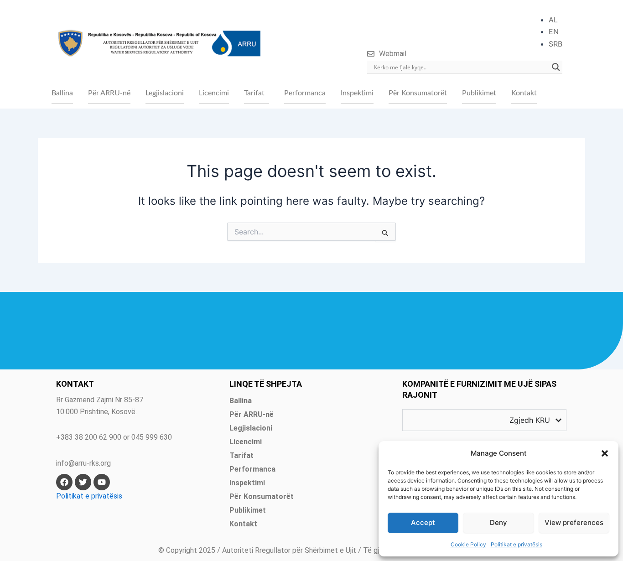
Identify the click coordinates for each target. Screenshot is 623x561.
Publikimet (479, 93)
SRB (555, 43)
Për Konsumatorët (418, 93)
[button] (604, 453)
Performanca (305, 93)
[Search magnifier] (556, 67)
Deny (498, 522)
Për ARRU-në (109, 93)
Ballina (62, 93)
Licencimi (214, 93)
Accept (423, 522)
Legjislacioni (164, 93)
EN (554, 31)
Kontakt (524, 93)
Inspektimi (357, 93)
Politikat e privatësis (516, 544)
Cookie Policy (468, 544)
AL (553, 19)
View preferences (574, 522)
